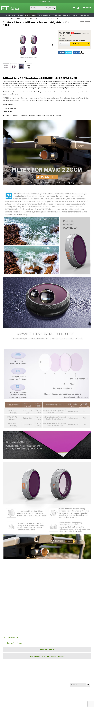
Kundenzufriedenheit (54, 671)
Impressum (51, 688)
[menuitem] (43, 8)
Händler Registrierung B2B (56, 693)
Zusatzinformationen (14, 643)
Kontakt (28, 668)
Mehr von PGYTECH (47, 649)
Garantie (28, 678)
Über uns (50, 668)
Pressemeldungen (53, 691)
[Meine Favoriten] (74, 8)
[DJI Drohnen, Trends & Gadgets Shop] (47, 704)
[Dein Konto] (79, 8)
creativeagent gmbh (51, 699)
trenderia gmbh (36, 699)
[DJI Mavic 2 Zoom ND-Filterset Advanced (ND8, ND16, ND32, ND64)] (6, 66)
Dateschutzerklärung (54, 683)
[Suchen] (54, 8)
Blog (49, 676)
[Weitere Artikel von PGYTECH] (85, 24)
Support (28, 676)
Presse (50, 678)
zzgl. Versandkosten (69, 35)
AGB (49, 681)
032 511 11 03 (9, 675)
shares (82, 53)
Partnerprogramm (54, 686)
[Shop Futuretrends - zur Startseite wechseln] (12, 8)
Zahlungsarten (30, 673)
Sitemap (50, 673)
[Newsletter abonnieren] (88, 685)
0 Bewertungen (12, 637)
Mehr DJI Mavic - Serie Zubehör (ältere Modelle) (47, 656)
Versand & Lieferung (32, 671)
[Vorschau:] (13, 66)
